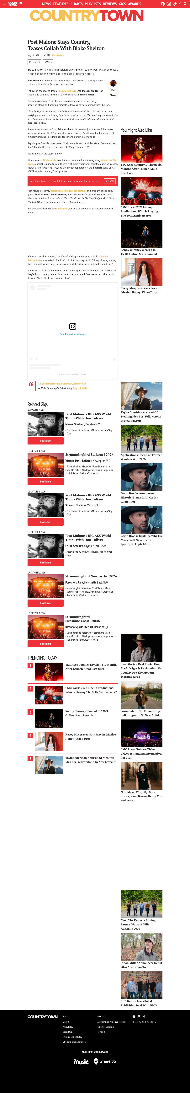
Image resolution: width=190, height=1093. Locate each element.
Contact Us (101, 1032)
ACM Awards (49, 160)
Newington (99, 461)
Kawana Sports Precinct (79, 627)
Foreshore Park (74, 582)
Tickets (45, 441)
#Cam (107, 466)
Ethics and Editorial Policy (72, 1037)
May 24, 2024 (80, 388)
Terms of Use (67, 1032)
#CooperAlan (107, 470)
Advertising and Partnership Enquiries (111, 1022)
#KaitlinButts (71, 473)
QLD (97, 505)
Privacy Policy (68, 1027)
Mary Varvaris (58, 55)
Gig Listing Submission (106, 1027)
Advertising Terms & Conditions (74, 1042)
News (46, 4)
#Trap (68, 433)
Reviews (110, 4)
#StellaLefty (85, 473)
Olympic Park (91, 546)
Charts (77, 4)
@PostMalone (49, 383)
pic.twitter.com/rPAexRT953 (71, 383)
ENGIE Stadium (74, 546)
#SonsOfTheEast (73, 470)
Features (60, 4)
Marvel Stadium (74, 424)
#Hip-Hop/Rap (105, 430)
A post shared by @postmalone (73, 374)
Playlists (93, 4)
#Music (94, 430)
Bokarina (99, 627)
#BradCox (86, 466)
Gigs (122, 4)
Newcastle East (93, 582)
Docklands (91, 424)
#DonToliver (84, 430)
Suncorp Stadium (75, 505)
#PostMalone (71, 430)
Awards (134, 4)
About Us (66, 1022)
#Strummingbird (73, 466)
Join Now (110, 181)
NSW (103, 546)
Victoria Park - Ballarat (78, 461)
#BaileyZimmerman (91, 470)
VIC (100, 424)
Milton (90, 505)
